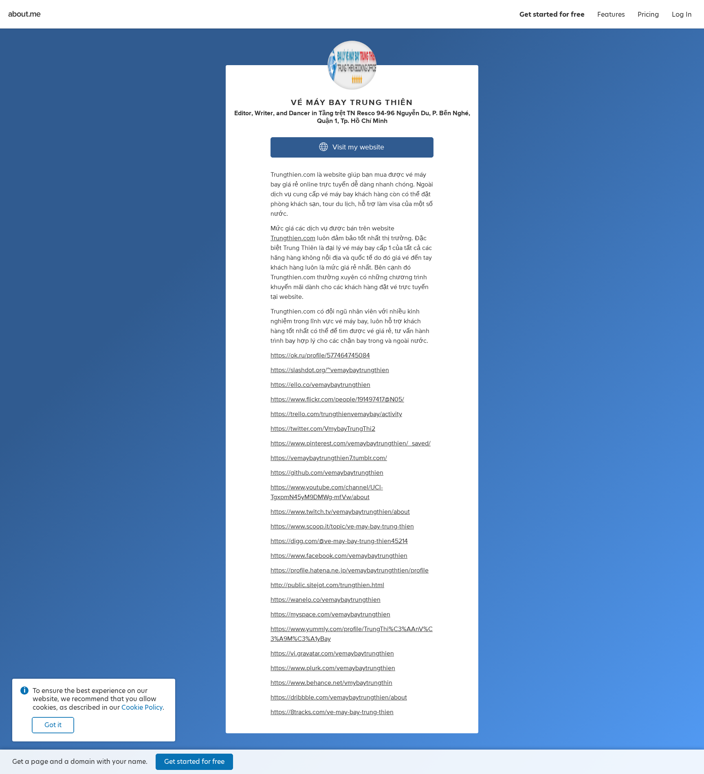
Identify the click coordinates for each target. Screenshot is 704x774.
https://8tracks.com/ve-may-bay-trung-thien (332, 712)
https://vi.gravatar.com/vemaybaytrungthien (332, 653)
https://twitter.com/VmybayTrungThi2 (323, 428)
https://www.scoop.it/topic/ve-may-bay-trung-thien (342, 526)
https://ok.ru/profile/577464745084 (320, 355)
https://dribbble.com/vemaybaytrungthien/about (339, 697)
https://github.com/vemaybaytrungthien (327, 472)
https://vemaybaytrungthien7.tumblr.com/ (329, 458)
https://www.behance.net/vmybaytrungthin (331, 683)
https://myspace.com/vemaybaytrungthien (330, 614)
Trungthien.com (293, 238)
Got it (53, 725)
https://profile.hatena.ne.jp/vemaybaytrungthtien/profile (350, 570)
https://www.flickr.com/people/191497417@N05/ (337, 399)
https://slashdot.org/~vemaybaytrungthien (330, 370)
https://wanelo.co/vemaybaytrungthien (326, 599)
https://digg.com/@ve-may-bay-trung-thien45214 (339, 541)
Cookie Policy (142, 707)
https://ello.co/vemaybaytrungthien (320, 385)
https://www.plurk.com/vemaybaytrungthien (333, 668)
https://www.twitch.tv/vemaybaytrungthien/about (340, 512)
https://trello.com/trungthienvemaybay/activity (336, 414)
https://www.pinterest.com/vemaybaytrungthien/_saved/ (351, 443)
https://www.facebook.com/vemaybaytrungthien (339, 556)
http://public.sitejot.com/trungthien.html (327, 585)
